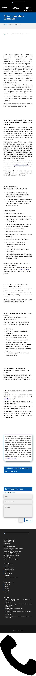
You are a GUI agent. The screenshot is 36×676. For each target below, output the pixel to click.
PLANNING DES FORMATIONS (27, 8)
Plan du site (8, 575)
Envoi (28, 520)
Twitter (6, 586)
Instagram (7, 588)
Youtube (7, 592)
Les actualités (8, 573)
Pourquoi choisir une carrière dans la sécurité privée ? (18, 616)
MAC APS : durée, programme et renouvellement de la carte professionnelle (18, 604)
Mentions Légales (9, 569)
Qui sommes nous (9, 568)
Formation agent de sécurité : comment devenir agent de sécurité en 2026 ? (18, 600)
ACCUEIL (4, 7)
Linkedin (7, 590)
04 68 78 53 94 (7, 544)
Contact (7, 571)
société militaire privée (21, 165)
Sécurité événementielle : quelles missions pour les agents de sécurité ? (18, 612)
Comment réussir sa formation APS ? (14, 608)
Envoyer (18, 482)
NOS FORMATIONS (15, 8)
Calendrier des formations (11, 577)
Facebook (7, 584)
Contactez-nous (24, 269)
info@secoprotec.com (9, 546)
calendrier (7, 399)
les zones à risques (10, 459)
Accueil (5, 24)
